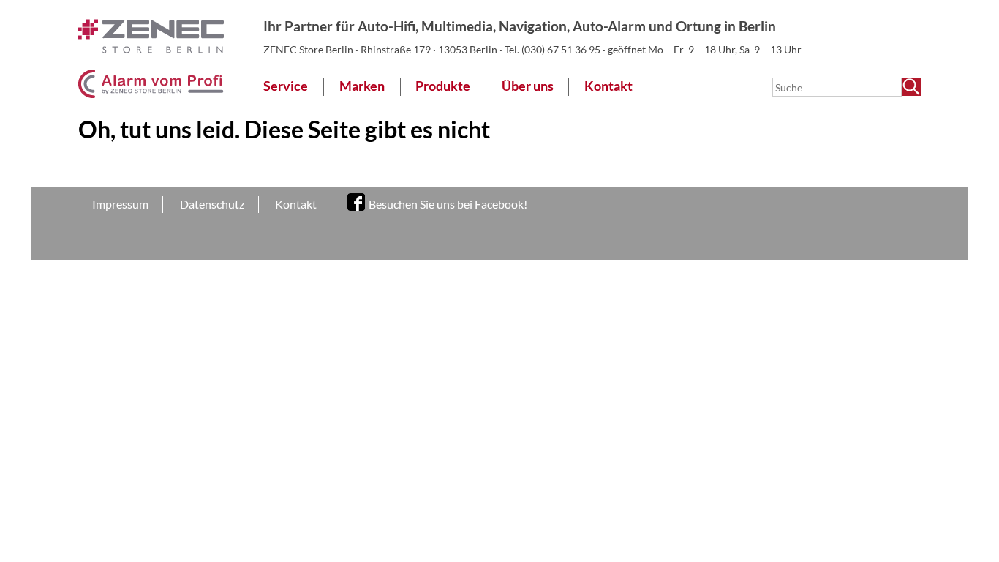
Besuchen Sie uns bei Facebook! (448, 204)
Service (285, 86)
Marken (362, 86)
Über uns (528, 86)
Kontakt (608, 86)
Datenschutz (212, 204)
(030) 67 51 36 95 (562, 49)
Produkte (442, 86)
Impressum (120, 204)
